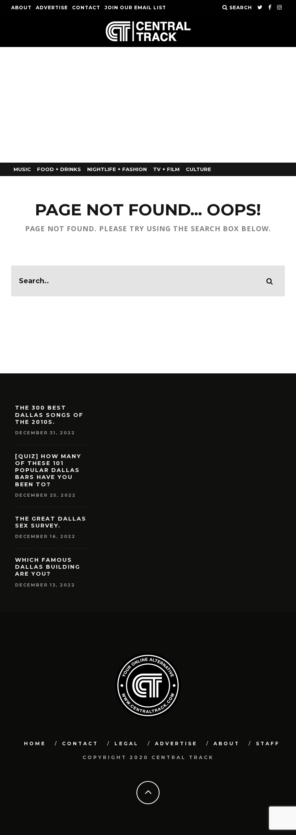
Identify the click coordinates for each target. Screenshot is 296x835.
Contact (86, 7)
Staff (268, 743)
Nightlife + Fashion (117, 169)
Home (35, 743)
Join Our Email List (135, 7)
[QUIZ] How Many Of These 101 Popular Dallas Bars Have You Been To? (48, 470)
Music (22, 169)
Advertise (52, 7)
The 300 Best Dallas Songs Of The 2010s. (49, 414)
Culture (198, 169)
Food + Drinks (59, 169)
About (21, 7)
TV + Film (166, 169)
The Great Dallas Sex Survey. (50, 522)
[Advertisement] (148, 105)
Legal (126, 743)
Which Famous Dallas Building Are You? (47, 566)
